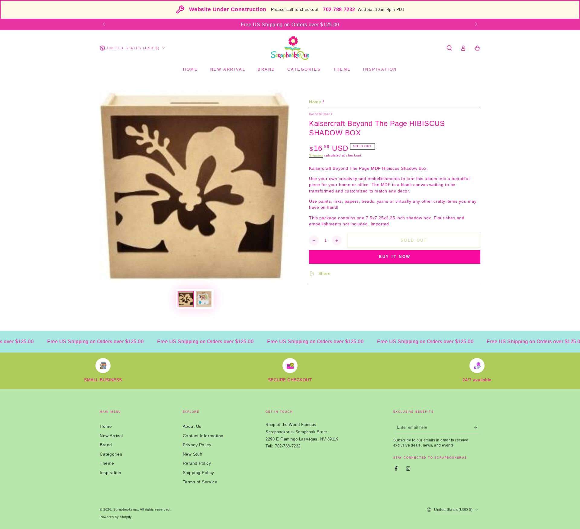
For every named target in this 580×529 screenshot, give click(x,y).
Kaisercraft (321, 114)
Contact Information (203, 435)
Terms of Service (200, 481)
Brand (106, 444)
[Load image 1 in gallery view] (186, 299)
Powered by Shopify (116, 517)
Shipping (316, 155)
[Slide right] (475, 24)
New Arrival (111, 435)
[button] (449, 48)
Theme (107, 463)
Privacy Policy (197, 444)
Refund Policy (197, 463)
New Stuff (193, 454)
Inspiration (110, 472)
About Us (192, 426)
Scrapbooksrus (125, 509)
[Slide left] (104, 24)
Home (315, 101)
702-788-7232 (339, 9)
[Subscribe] (477, 427)
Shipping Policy (198, 472)
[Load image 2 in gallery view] (204, 299)
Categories (111, 454)
